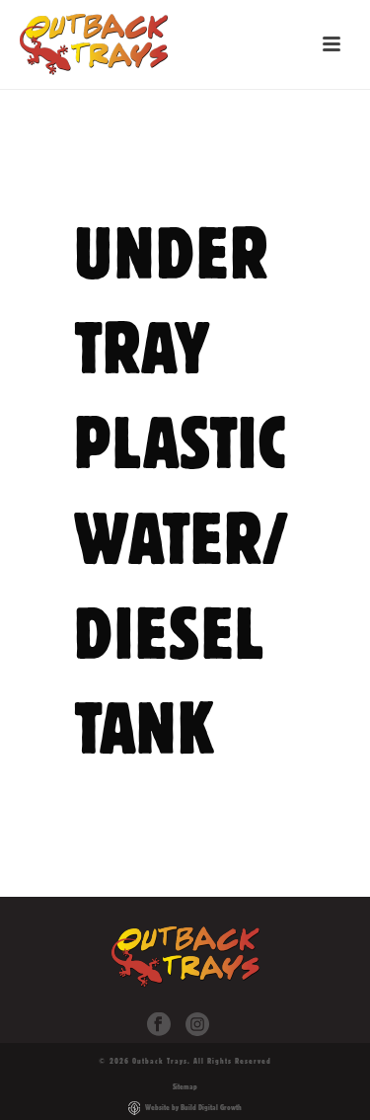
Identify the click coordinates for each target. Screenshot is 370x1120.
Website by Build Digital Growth (193, 1107)
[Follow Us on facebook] (159, 1025)
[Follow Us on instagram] (197, 1025)
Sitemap (185, 1086)
